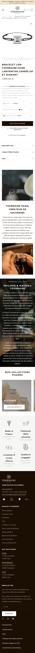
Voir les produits (14, 407)
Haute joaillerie (7, 532)
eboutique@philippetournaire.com (14, 494)
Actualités (5, 518)
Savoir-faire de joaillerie (10, 528)
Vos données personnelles (11, 648)
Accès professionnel (9, 543)
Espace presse (7, 629)
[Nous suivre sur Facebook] (3, 619)
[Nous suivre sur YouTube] (13, 619)
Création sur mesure (9, 525)
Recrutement (7, 625)
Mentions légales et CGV (11, 643)
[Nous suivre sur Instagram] (8, 619)
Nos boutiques (7, 510)
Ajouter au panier (17, 123)
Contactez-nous (7, 514)
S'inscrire (9, 613)
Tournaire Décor (7, 539)
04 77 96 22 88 (21, 492)
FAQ (3, 521)
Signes (10, 16)
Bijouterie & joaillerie (9, 536)
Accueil (4, 16)
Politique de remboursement (12, 639)
